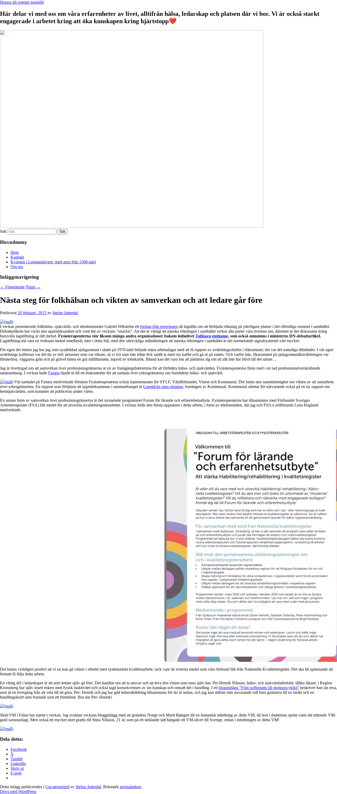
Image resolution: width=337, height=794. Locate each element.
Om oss (17, 266)
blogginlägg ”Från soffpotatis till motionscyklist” (259, 687)
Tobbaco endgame (211, 336)
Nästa (33, 287)
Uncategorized (57, 787)
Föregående (12, 287)
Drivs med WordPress (18, 791)
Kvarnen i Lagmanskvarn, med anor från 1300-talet (53, 262)
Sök (3, 231)
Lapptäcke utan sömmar (163, 386)
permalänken (130, 787)
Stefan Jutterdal (65, 313)
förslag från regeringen (159, 326)
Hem (15, 252)
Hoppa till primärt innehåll (22, 2)
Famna (54, 373)
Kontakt (17, 257)
